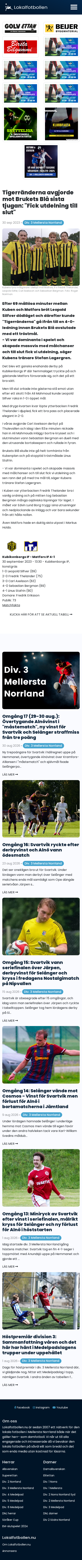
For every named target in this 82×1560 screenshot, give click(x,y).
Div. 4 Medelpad (12, 1494)
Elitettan (48, 1475)
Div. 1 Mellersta (52, 1488)
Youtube (62, 1407)
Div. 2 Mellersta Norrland (59, 1501)
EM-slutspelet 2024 (15, 1526)
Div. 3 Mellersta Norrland (43, 222)
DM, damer (50, 1513)
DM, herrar (9, 1513)
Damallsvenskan (54, 1469)
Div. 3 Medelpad (53, 1507)
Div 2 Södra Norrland (56, 1520)
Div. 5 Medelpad (12, 1501)
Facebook (23, 1407)
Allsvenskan (10, 1469)
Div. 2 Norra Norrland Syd (59, 1494)
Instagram (42, 1407)
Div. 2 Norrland (11, 1482)
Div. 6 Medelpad (12, 1507)
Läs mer (8, 774)
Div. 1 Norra (50, 1482)
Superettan (9, 1475)
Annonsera (9, 1551)
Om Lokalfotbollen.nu (16, 1544)
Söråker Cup (10, 1520)
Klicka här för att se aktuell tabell (40, 614)
